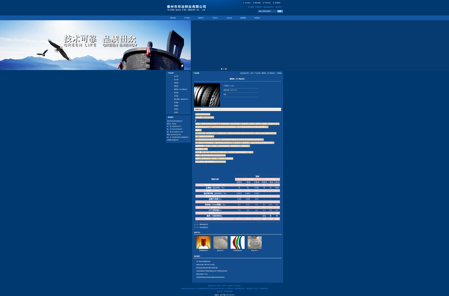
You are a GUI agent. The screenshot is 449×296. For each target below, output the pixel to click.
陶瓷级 (176, 86)
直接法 (176, 112)
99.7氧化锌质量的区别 (203, 261)
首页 (251, 73)
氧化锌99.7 (279, 7)
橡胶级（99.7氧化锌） (181, 89)
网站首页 (173, 18)
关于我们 (187, 18)
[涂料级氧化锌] (238, 242)
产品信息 (257, 73)
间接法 (176, 109)
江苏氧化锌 (258, 7)
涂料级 (176, 96)
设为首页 (248, 3)
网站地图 (258, 3)
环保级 (176, 102)
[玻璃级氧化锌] (203, 242)
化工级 (176, 79)
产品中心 (215, 18)
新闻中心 (201, 18)
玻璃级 (176, 106)
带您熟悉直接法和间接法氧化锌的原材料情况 (210, 277)
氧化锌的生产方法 (202, 274)
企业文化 (229, 18)
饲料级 (176, 83)
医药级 (176, 92)
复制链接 (201, 288)
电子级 (176, 76)
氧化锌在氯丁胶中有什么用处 (205, 264)
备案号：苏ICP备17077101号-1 (225, 295)
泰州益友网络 (228, 291)
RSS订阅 (267, 3)
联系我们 (278, 3)
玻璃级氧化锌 (203, 250)
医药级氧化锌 (204, 227)
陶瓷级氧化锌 (204, 224)
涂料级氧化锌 (237, 250)
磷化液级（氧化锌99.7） (182, 99)
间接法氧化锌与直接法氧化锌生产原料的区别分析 (211, 271)
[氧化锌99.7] (221, 242)
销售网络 (243, 18)
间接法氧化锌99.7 (268, 7)
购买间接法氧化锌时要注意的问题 (206, 268)
